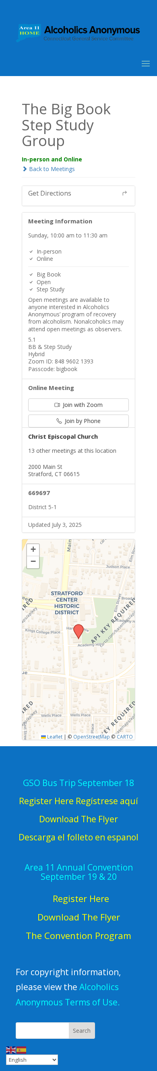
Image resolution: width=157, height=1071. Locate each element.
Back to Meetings (51, 169)
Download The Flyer (78, 917)
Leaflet (54, 736)
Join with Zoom (82, 405)
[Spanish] (22, 1049)
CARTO (125, 736)
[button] (75, 626)
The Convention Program (78, 935)
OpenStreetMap (91, 736)
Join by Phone (82, 421)
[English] (11, 1049)
